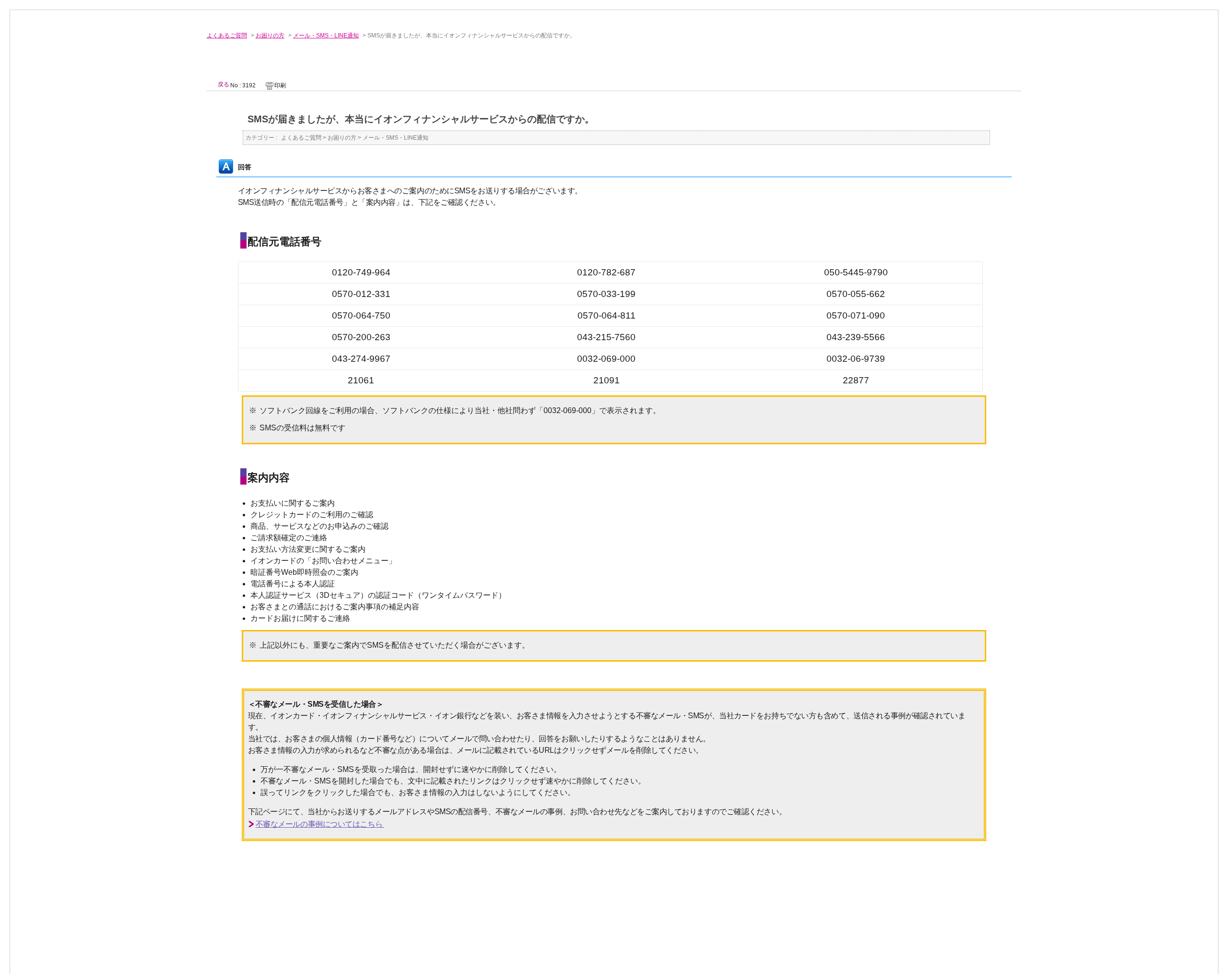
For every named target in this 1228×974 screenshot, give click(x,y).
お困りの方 (270, 35)
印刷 (280, 85)
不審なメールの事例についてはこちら (320, 824)
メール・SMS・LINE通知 (326, 35)
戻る (223, 84)
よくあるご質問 (227, 35)
